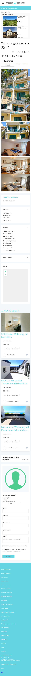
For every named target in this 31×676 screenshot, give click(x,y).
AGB (2, 668)
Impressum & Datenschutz (8, 664)
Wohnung (3, 12)
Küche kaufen (5, 620)
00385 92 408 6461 (10, 501)
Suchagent (4, 600)
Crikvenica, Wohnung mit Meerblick (14, 335)
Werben (3, 643)
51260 (19, 56)
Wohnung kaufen (6, 569)
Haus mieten (4, 581)
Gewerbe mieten (5, 589)
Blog (2, 647)
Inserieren (4, 639)
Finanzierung (5, 627)
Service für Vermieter (7, 604)
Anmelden (4, 631)
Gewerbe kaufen (5, 585)
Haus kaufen (4, 577)
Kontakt (3, 651)
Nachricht (4, 536)
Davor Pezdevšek (11, 355)
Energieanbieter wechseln (8, 624)
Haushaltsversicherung (7, 612)
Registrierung (5, 635)
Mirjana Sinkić (9, 495)
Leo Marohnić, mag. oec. (12, 401)
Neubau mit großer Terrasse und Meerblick (14, 382)
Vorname (4, 508)
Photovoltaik (4, 608)
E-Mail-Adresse (6, 523)
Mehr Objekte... (6, 498)
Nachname (5, 515)
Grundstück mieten (6, 596)
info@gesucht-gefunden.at (12, 660)
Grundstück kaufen (6, 592)
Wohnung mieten (6, 573)
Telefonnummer (6, 530)
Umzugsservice (5, 616)
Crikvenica (10, 56)
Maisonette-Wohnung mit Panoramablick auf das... (15, 428)
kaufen (8, 12)
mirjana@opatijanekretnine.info (13, 503)
